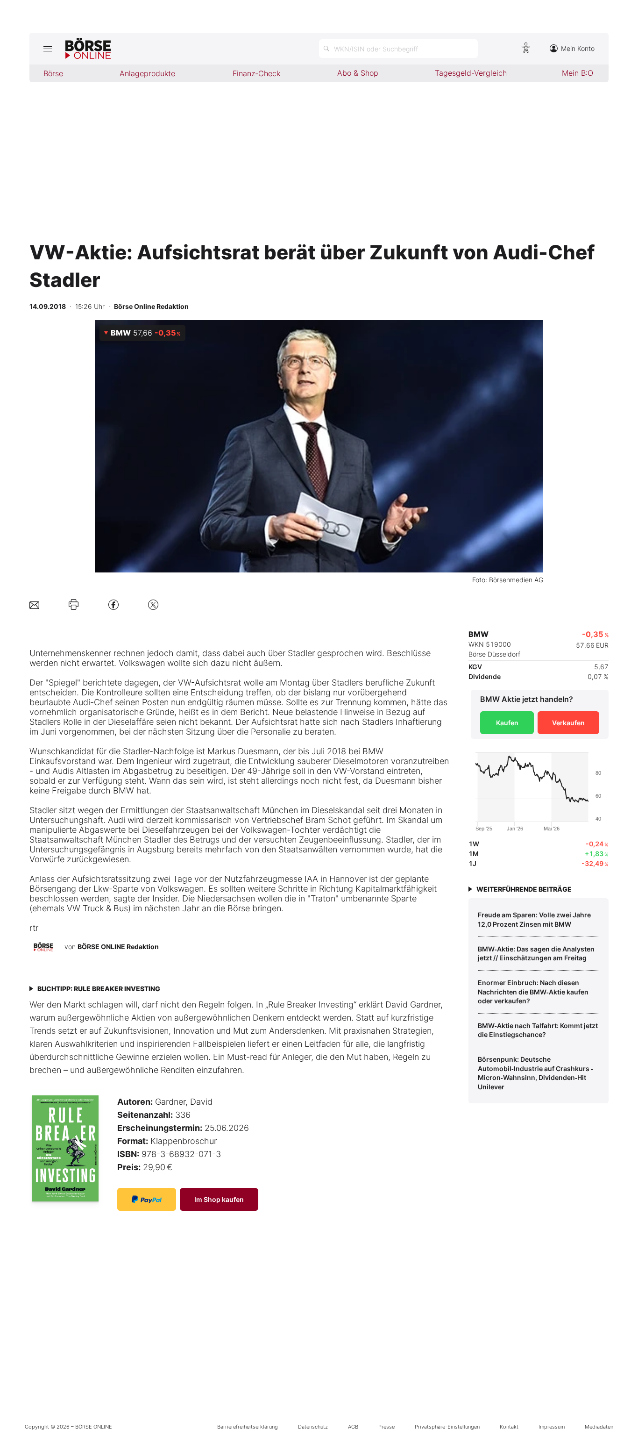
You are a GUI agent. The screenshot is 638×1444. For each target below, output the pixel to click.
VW (184, 682)
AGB (353, 1426)
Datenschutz (313, 1426)
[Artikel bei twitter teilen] (153, 604)
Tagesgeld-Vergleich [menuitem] (471, 73)
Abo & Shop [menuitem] (357, 73)
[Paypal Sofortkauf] (146, 1199)
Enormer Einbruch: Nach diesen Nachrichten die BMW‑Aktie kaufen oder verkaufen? (533, 992)
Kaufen (507, 723)
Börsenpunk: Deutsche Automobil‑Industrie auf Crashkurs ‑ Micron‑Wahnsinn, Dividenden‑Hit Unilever (535, 1073)
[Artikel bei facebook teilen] (113, 604)
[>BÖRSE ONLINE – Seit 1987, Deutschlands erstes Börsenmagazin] (88, 48)
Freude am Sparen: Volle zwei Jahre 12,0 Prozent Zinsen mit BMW (534, 919)
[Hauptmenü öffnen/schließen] (47, 48)
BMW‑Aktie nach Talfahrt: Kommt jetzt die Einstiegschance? (538, 1030)
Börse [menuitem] (53, 73)
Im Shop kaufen (219, 1199)
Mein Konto (578, 48)
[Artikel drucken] (73, 604)
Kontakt (509, 1426)
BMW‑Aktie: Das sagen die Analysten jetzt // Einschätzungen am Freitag (536, 953)
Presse (386, 1426)
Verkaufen (568, 723)
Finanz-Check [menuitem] (256, 73)
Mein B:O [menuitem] (577, 73)
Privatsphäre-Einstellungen (447, 1426)
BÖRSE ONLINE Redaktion (118, 947)
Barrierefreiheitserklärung (247, 1426)
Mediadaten (599, 1426)
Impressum (552, 1426)
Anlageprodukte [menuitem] (147, 73)
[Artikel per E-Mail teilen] (34, 604)
